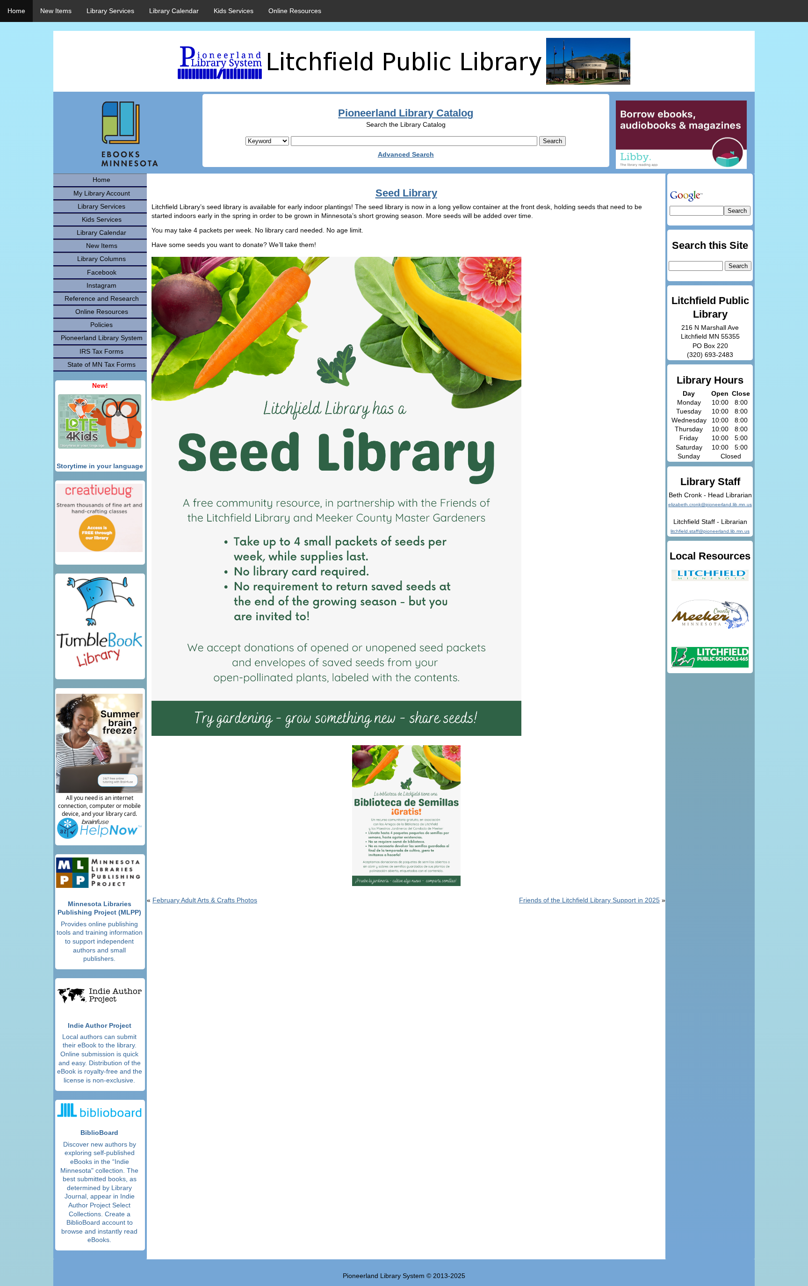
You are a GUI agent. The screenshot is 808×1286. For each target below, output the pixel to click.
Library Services (110, 11)
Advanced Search (406, 154)
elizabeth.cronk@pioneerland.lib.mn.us (710, 504)
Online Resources (294, 11)
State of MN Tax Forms (101, 364)
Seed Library (406, 193)
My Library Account (101, 193)
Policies (101, 324)
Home (16, 11)
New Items (56, 11)
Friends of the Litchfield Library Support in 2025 (589, 900)
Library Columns (101, 258)
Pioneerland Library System (102, 337)
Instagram (101, 285)
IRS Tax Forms (101, 351)
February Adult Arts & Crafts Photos (204, 900)
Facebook (101, 272)
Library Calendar (174, 11)
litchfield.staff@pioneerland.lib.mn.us (710, 531)
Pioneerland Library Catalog (405, 113)
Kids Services (233, 11)
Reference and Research (102, 298)
